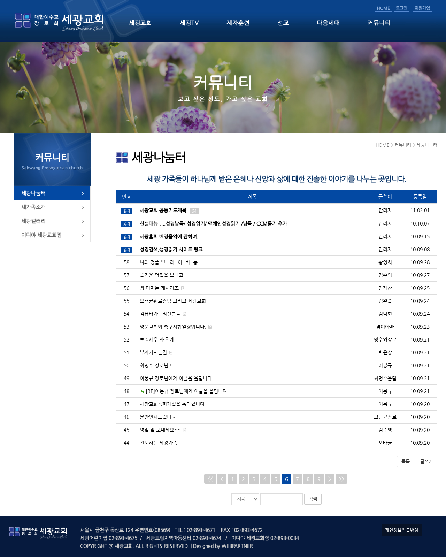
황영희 (385, 262)
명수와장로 (385, 339)
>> (341, 479)
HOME (383, 8)
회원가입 (422, 8)
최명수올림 (385, 378)
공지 (126, 210)
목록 (405, 461)
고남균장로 (385, 417)
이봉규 (385, 365)
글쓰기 (426, 461)
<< (210, 479)
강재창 (385, 288)
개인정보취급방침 (401, 530)
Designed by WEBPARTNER (222, 546)
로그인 (401, 8)
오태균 (385, 442)
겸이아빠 (385, 326)
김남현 (385, 313)
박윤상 (385, 352)
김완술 (385, 301)
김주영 (385, 275)
